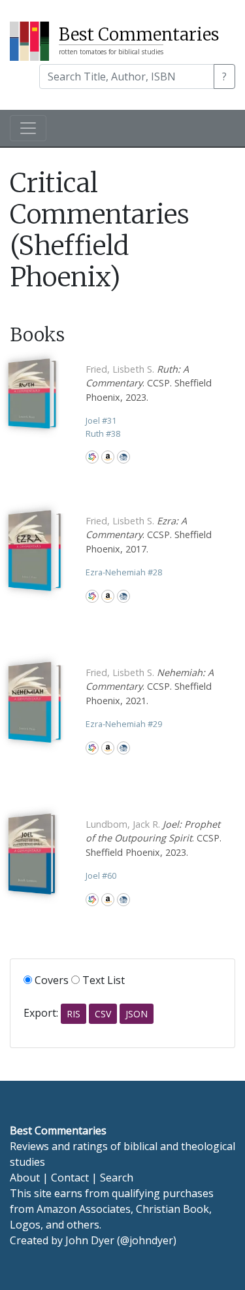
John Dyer (89, 1240)
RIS (73, 1014)
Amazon (107, 457)
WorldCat (92, 457)
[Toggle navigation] (28, 128)
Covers (50, 980)
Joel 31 (101, 420)
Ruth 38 (103, 433)
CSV (103, 1014)
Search (116, 1177)
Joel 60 (101, 875)
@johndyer (146, 1240)
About (25, 1177)
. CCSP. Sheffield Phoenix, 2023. (149, 383)
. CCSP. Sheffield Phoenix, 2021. (150, 686)
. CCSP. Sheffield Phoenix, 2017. (149, 535)
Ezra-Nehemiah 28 (124, 572)
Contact (70, 1177)
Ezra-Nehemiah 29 (124, 724)
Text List (102, 980)
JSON (136, 1014)
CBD (123, 457)
